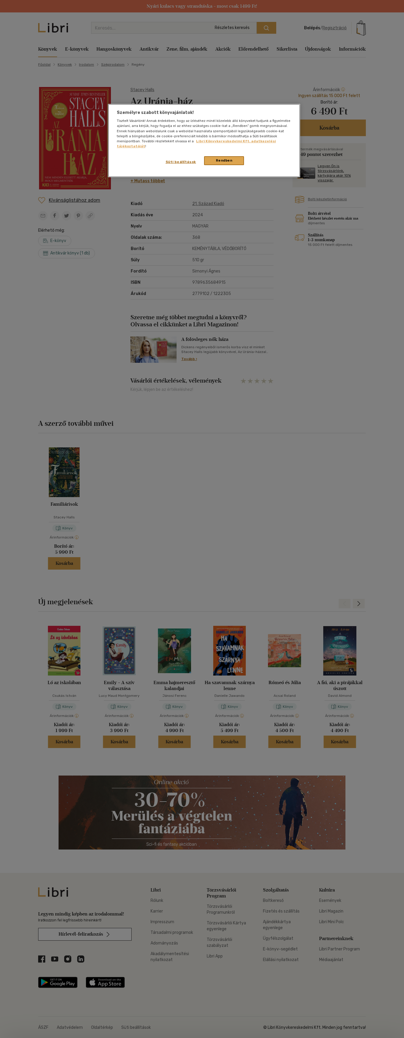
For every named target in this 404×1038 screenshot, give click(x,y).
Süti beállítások (181, 162)
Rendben (224, 160)
